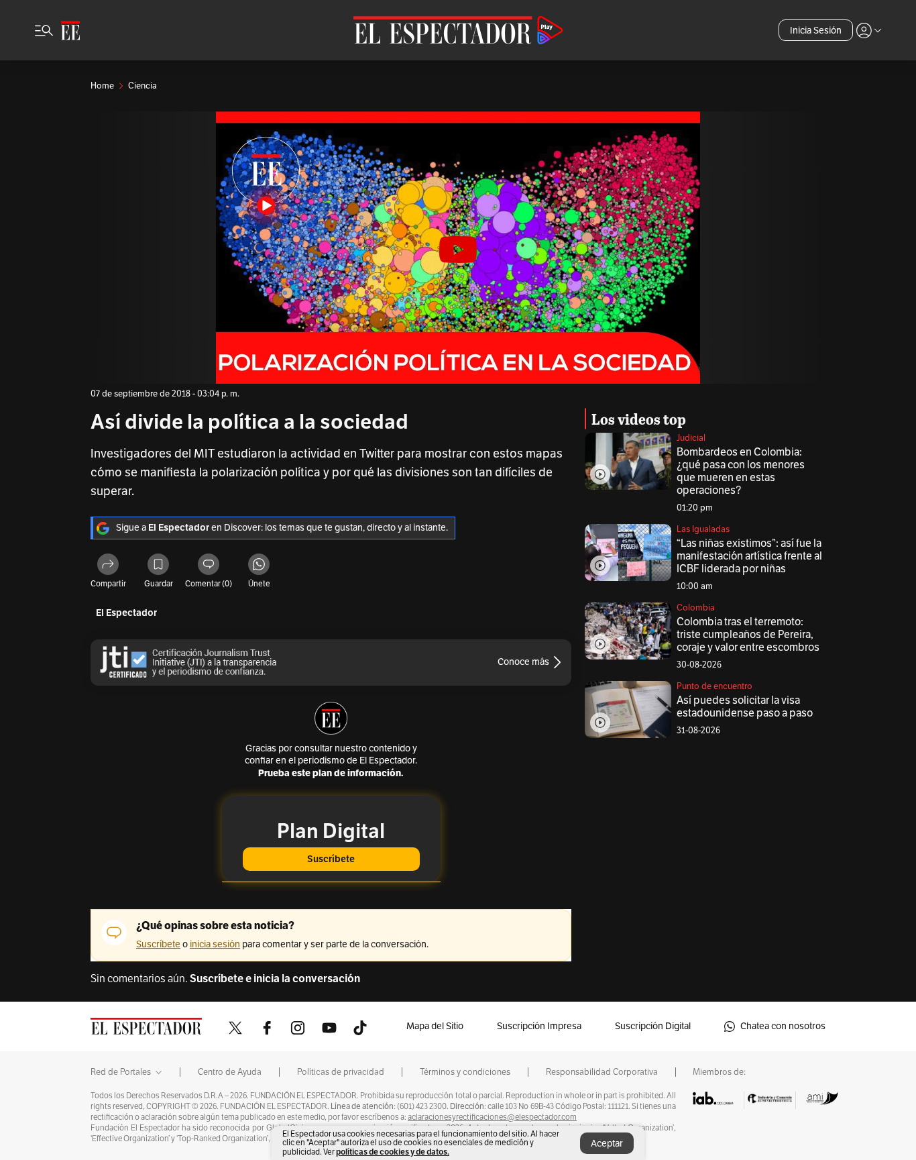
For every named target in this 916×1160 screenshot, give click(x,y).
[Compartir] (108, 566)
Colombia (696, 607)
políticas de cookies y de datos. (392, 1152)
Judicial (691, 438)
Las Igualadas (703, 529)
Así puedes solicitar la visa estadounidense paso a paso (745, 707)
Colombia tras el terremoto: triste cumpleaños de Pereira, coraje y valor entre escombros (748, 634)
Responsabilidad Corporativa (602, 1072)
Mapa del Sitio (434, 1026)
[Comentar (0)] (208, 566)
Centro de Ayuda (230, 1072)
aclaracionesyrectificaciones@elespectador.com (492, 1117)
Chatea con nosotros (782, 1026)
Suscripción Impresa (539, 1026)
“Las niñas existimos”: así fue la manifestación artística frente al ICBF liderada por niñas (749, 556)
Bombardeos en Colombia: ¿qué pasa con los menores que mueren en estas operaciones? (741, 471)
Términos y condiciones (465, 1072)
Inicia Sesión (816, 30)
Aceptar (607, 1143)
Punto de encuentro (714, 686)
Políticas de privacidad (340, 1072)
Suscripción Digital (653, 1026)
